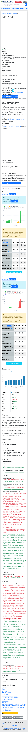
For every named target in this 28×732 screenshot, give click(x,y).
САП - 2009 (4, 691)
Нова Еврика (5, 701)
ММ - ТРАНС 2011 (6, 693)
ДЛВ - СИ (4, 688)
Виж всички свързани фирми (11, 713)
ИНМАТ (4, 689)
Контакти (14, 725)
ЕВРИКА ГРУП (5, 702)
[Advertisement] (14, 33)
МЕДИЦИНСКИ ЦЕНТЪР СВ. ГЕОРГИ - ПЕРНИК (14, 704)
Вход (25, 1)
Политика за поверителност (19, 723)
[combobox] (12, 4)
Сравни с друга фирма (15, 272)
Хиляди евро (12, 194)
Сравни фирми (5, 8)
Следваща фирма (17, 717)
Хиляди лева (5, 194)
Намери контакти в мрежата (11, 96)
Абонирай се (19, 1)
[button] (14, 246)
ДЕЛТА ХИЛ (5, 694)
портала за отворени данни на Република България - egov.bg (14, 727)
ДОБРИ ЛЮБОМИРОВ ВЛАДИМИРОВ (14, 467)
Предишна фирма (7, 717)
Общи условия (6, 723)
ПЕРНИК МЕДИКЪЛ (7, 710)
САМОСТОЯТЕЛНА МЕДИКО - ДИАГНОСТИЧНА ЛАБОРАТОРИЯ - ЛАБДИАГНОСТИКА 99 (11, 697)
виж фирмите (20, 92)
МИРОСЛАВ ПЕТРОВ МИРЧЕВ (16, 119)
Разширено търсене (18, 8)
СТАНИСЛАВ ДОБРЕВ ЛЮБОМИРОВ (11, 126)
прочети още (5, 115)
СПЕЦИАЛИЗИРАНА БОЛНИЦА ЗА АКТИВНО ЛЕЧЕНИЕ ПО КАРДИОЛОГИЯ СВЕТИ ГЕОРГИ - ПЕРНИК (14, 707)
